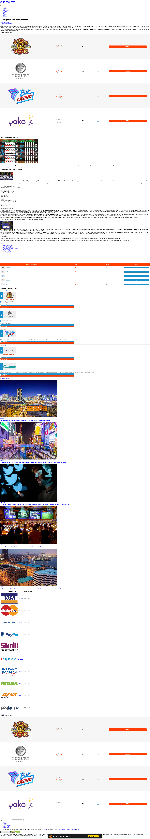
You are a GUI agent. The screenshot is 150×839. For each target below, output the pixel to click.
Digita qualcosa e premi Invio (6, 820)
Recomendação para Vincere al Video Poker (11, 248)
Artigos (4, 8)
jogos (4, 9)
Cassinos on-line (6, 10)
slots (3, 13)
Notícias (4, 7)
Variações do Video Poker (7, 251)
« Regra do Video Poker (4, 22)
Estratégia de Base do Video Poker (9, 253)
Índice (1, 24)
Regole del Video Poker (7, 252)
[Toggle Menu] (0, 5)
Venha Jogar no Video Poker (8, 247)
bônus (4, 15)
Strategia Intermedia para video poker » (7, 23)
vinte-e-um (5, 11)
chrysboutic (7, 2)
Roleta (4, 12)
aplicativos (5, 16)
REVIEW (98, 71)
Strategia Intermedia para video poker (10, 254)
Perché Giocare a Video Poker (8, 250)
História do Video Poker (7, 246)
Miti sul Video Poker (6, 249)
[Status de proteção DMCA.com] (17, 832)
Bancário (4, 14)
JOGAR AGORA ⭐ (93, 836)
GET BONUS (127, 46)
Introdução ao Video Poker (8, 245)
